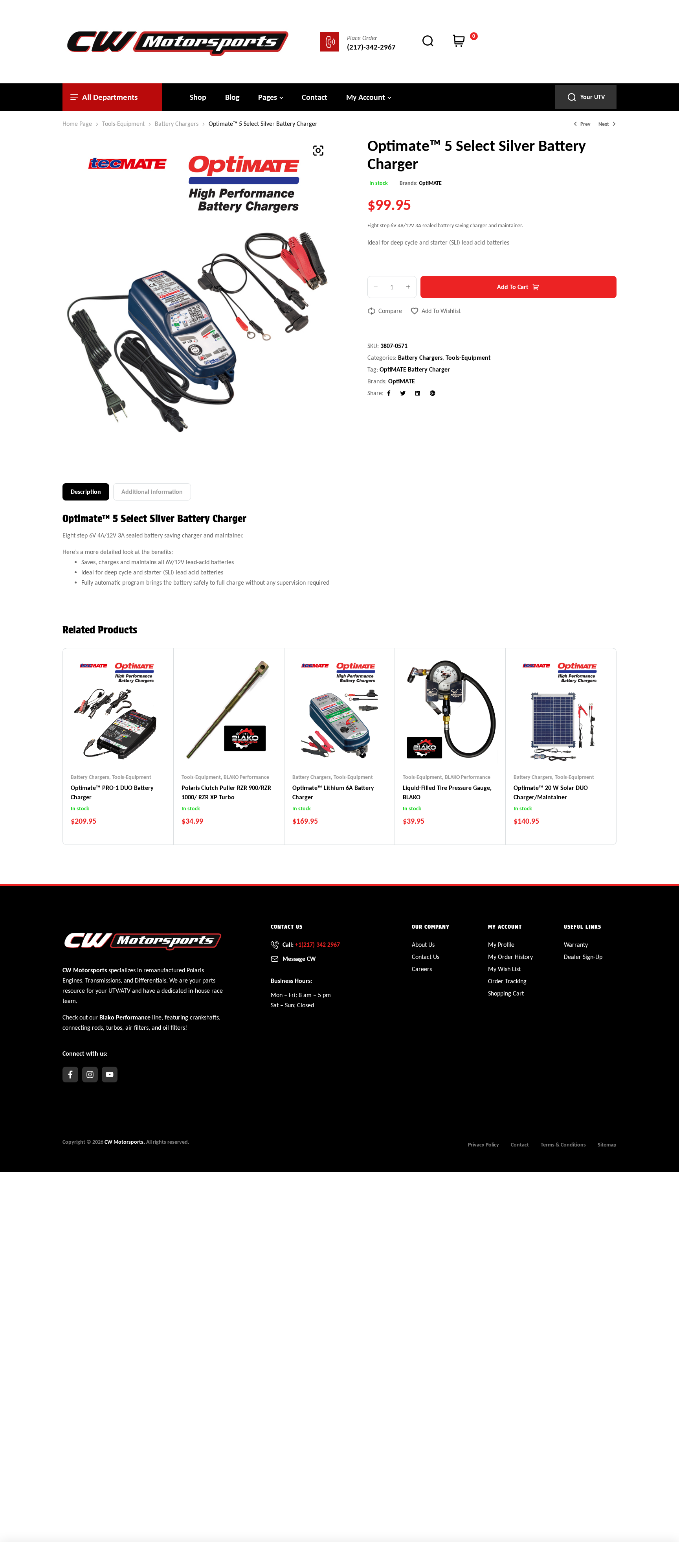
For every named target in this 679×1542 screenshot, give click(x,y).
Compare (390, 311)
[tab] (85, 492)
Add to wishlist (441, 311)
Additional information (152, 491)
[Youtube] (109, 1074)
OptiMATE (430, 183)
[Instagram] (90, 1074)
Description (86, 491)
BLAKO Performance (246, 777)
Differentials (150, 980)
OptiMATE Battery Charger (415, 369)
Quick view (133, 750)
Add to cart (513, 287)
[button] (318, 150)
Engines (72, 980)
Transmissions (103, 980)
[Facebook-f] (70, 1074)
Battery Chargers (176, 123)
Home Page (77, 123)
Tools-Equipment (123, 123)
